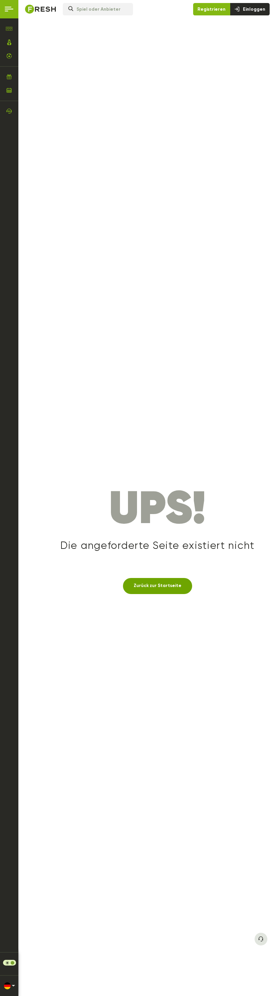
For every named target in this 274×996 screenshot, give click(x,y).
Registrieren (211, 9)
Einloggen (254, 9)
